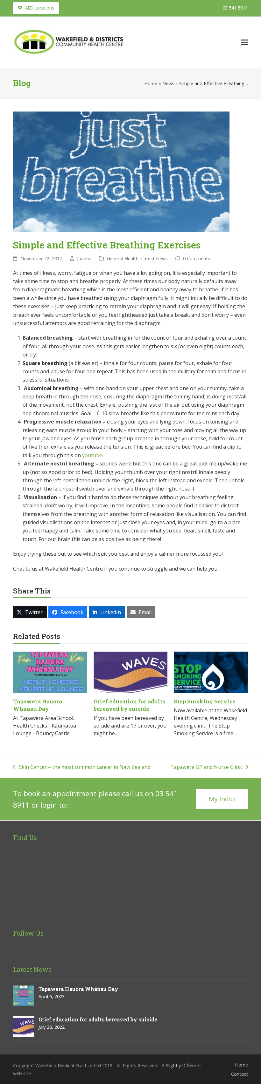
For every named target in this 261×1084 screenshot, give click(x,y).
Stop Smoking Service (205, 701)
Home (150, 83)
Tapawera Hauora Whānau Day (37, 705)
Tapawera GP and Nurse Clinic (206, 767)
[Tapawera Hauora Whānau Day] (50, 671)
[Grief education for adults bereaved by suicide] (131, 671)
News (168, 83)
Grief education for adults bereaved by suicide (129, 705)
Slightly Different (183, 1065)
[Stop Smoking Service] (211, 671)
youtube (92, 455)
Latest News (154, 258)
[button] (244, 42)
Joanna (84, 258)
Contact (239, 1074)
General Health (122, 258)
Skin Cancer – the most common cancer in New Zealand (82, 767)
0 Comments (196, 258)
